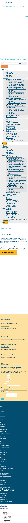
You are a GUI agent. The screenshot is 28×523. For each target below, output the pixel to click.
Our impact (2, 420)
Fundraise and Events (4, 463)
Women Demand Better (5, 447)
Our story (2, 419)
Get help (5, 143)
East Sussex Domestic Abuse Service (17, 89)
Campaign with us (4, 461)
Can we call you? (5, 387)
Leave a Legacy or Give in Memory (16, 141)
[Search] (20, 63)
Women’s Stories (3, 450)
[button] (3, 506)
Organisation (4, 379)
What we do (5, 78)
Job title (3, 381)
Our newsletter (3, 448)
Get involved (2, 454)
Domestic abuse (3, 429)
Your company (3, 466)
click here (17, 372)
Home (2, 228)
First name (4, 375)
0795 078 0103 (5, 336)
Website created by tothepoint (6, 501)
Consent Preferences (4, 499)
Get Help (2, 408)
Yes (4, 389)
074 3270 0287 (5, 326)
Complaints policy (4, 480)
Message (3, 397)
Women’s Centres (11, 117)
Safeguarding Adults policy (5, 476)
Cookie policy (3, 484)
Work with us (2, 457)
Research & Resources (5, 434)
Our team (2, 422)
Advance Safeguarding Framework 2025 (5, 474)
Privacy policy (3, 482)
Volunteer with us (4, 459)
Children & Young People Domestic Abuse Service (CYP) (16, 93)
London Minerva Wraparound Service (17, 100)
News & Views (3, 438)
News (1, 441)
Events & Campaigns (4, 445)
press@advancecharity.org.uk (8, 328)
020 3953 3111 (5, 347)
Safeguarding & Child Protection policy (6, 478)
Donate (1, 413)
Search (2, 63)
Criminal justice (3, 431)
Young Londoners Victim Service (16, 111)
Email (2, 383)
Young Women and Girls (5, 433)
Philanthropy (2, 464)
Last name (4, 377)
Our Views (2, 443)
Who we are (5, 70)
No (7, 389)
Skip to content (3, 505)
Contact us (2, 411)
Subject (3, 391)
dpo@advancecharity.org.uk (8, 357)
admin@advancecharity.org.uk (8, 349)
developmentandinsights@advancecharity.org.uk (13, 339)
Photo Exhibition (11, 129)
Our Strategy (10, 77)
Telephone (4, 385)
